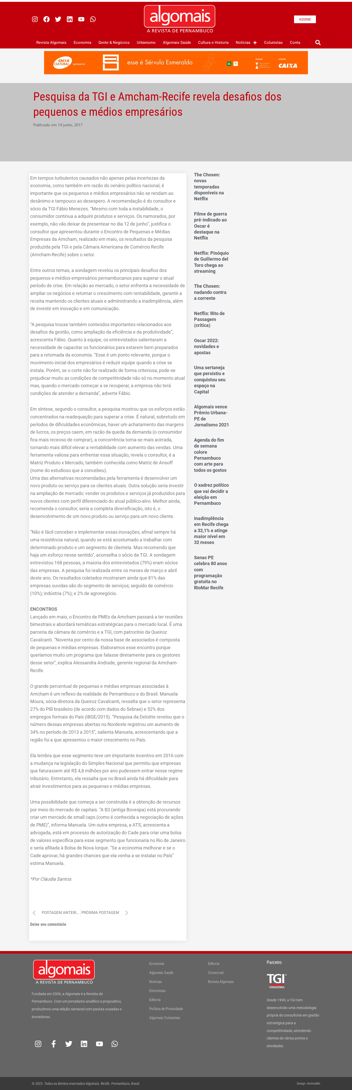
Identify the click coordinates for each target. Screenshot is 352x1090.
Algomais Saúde (177, 42)
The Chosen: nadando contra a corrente (210, 292)
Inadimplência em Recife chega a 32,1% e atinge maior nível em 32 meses (211, 530)
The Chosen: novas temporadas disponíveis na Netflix (209, 187)
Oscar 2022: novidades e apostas (206, 346)
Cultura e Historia (213, 42)
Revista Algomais (51, 42)
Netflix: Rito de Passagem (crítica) (209, 319)
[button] (318, 42)
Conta (295, 42)
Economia (82, 42)
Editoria (155, 999)
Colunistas (273, 42)
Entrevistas (157, 990)
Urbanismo (146, 42)
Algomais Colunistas (164, 1017)
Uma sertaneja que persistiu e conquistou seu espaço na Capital (209, 379)
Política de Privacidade (166, 1008)
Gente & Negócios (114, 42)
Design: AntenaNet (308, 1083)
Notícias (243, 42)
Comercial (215, 972)
